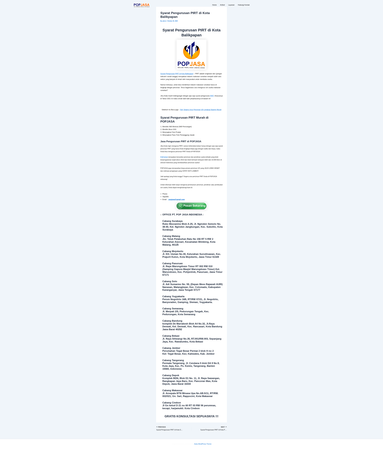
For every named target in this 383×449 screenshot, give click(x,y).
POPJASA (164, 157)
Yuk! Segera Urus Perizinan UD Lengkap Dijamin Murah (200, 110)
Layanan (231, 5)
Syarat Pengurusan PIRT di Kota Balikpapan (176, 74)
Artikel (222, 5)
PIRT (212, 96)
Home (214, 5)
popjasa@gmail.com (177, 199)
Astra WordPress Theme (202, 444)
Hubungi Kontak (244, 5)
